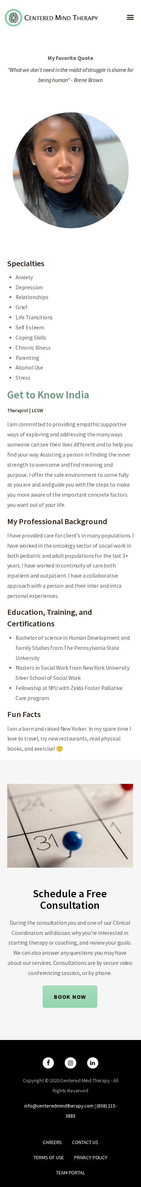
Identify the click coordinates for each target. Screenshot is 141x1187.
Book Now (70, 996)
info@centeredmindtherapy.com (58, 1105)
